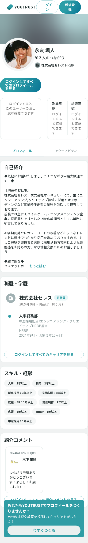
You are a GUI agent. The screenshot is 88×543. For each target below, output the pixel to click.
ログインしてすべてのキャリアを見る (44, 354)
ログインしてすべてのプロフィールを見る (19, 85)
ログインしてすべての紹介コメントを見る (44, 499)
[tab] (22, 150)
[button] (44, 29)
